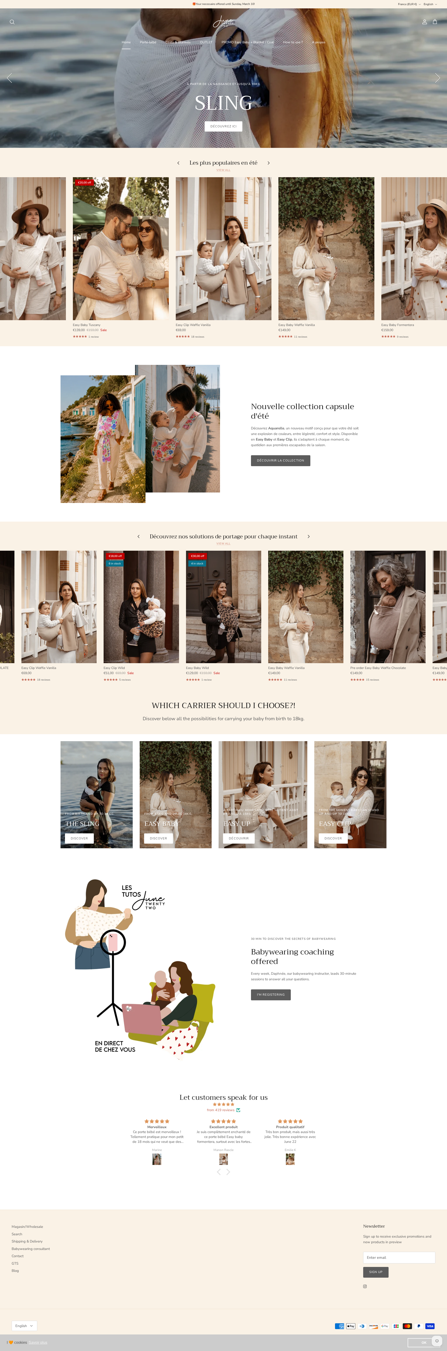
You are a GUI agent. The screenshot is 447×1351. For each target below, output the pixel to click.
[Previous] (9, 78)
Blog (15, 1270)
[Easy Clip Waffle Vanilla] (224, 248)
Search (17, 1234)
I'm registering (271, 995)
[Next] (437, 78)
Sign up (376, 1272)
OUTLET (206, 42)
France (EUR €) (407, 4)
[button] (220, 1172)
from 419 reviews (220, 1110)
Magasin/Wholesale (27, 1226)
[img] (223, 1104)
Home (126, 42)
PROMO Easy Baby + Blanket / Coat (248, 42)
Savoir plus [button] (38, 1342)
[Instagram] (365, 1286)
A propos (318, 42)
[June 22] (223, 22)
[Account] (423, 22)
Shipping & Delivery (27, 1241)
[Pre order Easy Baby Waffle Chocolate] (388, 607)
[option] (223, 78)
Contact (18, 1256)
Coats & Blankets (178, 42)
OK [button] (424, 1342)
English (428, 4)
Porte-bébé (148, 42)
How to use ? (293, 42)
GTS (15, 1263)
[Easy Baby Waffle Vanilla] (326, 248)
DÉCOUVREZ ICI (223, 126)
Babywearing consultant (31, 1248)
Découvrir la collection (280, 460)
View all (223, 170)
